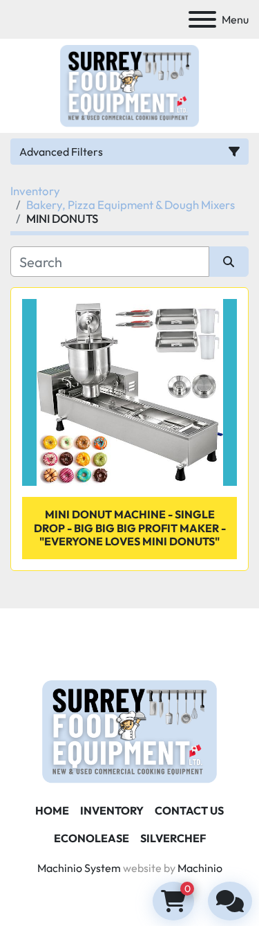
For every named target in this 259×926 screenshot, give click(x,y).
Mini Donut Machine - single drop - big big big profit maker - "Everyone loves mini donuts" (130, 527)
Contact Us (189, 810)
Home (52, 810)
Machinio (200, 868)
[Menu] (202, 19)
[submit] (229, 261)
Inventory (112, 810)
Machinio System (79, 868)
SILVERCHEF (173, 838)
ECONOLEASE (91, 838)
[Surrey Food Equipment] (129, 730)
